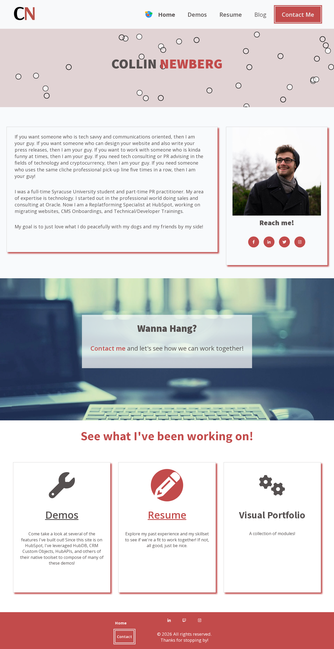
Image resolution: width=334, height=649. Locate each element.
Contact (124, 636)
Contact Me (298, 14)
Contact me (108, 348)
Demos (197, 14)
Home (166, 14)
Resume (230, 14)
